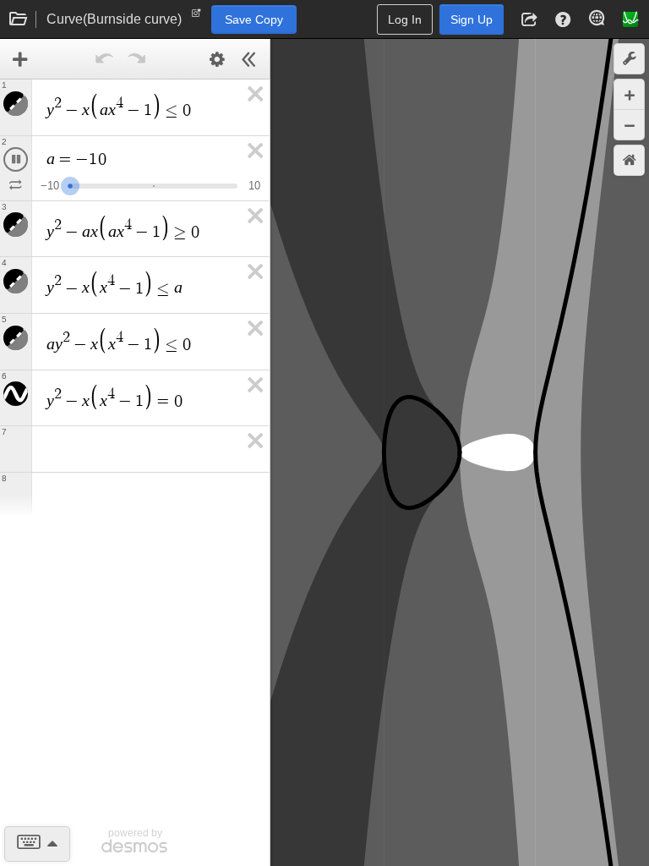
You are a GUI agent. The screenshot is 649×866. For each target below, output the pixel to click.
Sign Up (471, 19)
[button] (529, 19)
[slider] (81, 184)
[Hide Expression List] (249, 59)
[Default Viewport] (629, 160)
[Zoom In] (629, 94)
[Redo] (137, 59)
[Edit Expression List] (217, 59)
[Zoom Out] (629, 125)
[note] (196, 16)
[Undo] (105, 59)
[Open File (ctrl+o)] (18, 19)
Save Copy (254, 19)
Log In (405, 19)
